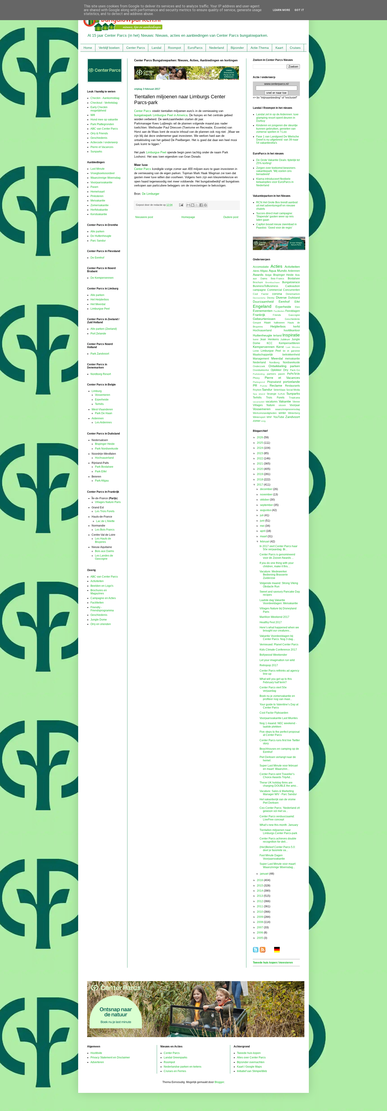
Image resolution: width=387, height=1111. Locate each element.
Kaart (279, 47)
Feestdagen (292, 311)
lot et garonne (291, 350)
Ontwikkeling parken (284, 366)
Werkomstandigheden (265, 413)
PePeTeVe (293, 373)
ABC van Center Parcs (104, 128)
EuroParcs (195, 47)
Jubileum (285, 339)
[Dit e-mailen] (188, 205)
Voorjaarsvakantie (101, 182)
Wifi (92, 115)
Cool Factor (261, 294)
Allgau (264, 270)
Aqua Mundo (278, 270)
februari (265, 541)
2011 (260, 906)
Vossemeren (102, 394)
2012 (260, 901)
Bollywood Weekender (273, 654)
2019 (260, 474)
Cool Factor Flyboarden (274, 712)
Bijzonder (237, 47)
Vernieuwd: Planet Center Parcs (279, 644)
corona (277, 293)
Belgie (268, 275)
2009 (260, 916)
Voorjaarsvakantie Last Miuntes (279, 718)
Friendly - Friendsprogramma (102, 609)
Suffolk (281, 394)
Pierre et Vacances (101, 147)
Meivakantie (97, 200)
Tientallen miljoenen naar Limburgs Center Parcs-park (278, 831)
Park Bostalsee (104, 466)
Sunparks (96, 151)
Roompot (174, 47)
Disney (271, 297)
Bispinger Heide (105, 443)
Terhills (99, 404)
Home (88, 47)
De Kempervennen (102, 277)
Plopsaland (274, 381)
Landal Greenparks (175, 1057)
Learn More (281, 10)
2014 (260, 890)
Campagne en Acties (103, 598)
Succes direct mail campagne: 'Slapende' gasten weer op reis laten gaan (275, 216)
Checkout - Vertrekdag (104, 102)
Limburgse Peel (156, 152)
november (266, 494)
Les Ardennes (103, 422)
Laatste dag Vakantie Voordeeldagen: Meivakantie (279, 602)
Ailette (256, 271)
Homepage (188, 217)
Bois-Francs (277, 278)
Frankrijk (259, 315)
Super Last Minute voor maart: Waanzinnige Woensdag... (278, 865)
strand (262, 394)
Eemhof (284, 301)
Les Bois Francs (104, 529)
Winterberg (294, 413)
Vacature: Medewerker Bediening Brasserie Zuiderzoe (274, 575)
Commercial (274, 289)
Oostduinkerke (261, 370)
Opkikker (276, 370)
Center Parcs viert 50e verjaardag (273, 689)
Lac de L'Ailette (105, 521)
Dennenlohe (259, 298)
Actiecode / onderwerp (104, 142)
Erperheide (102, 399)
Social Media (293, 389)
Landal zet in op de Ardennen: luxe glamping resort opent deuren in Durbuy (277, 117)
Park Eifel (101, 471)
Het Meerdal (97, 304)
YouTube (278, 417)
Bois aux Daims (104, 551)
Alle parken (97, 231)
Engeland (262, 306)
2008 (260, 922)
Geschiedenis (98, 137)
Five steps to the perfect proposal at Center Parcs (280, 733)
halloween (279, 322)
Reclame (276, 385)
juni (262, 520)
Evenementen (263, 311)
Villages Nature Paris (108, 502)
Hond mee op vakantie (104, 119)
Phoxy (256, 378)
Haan (267, 322)
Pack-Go (295, 370)
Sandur (267, 389)
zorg (263, 421)
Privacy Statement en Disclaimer (110, 1057)
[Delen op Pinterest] (205, 205)
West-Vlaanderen (102, 409)
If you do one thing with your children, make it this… (277, 564)
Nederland (216, 47)
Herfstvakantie (99, 209)
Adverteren (97, 1062)
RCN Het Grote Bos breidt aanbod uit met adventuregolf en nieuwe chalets (277, 205)
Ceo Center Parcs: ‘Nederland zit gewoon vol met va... (280, 809)
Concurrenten (291, 289)
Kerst (280, 347)
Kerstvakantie (98, 214)
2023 (260, 453)
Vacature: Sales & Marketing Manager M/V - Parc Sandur (278, 793)
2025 (260, 442)
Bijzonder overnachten (250, 1062)
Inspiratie (291, 335)
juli (262, 515)
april (263, 531)
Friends (277, 315)
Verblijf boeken (109, 47)
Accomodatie (261, 266)
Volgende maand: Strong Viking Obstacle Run (279, 585)
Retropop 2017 (269, 665)
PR (255, 385)
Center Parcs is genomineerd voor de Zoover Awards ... (277, 556)
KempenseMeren (289, 343)
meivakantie (292, 358)
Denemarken (293, 294)
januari (264, 873)
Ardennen (98, 418)
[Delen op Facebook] (201, 205)
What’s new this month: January (279, 824)
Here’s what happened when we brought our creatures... (279, 629)
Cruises (295, 47)
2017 (260, 484)
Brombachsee (272, 282)
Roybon (257, 389)
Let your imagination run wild (277, 660)
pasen (281, 373)
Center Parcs (135, 47)
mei (262, 525)
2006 (260, 932)
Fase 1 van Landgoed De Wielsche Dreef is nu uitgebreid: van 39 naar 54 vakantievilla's (277, 140)
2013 (260, 895)
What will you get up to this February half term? (276, 680)
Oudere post (230, 217)
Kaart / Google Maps (249, 1066)
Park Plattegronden (102, 124)
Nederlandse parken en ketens (182, 1066)
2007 (260, 927)
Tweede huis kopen (249, 1053)
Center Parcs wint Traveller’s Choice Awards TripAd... (277, 776)
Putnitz (263, 386)
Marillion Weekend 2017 (274, 617)
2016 (260, 880)
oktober (265, 499)
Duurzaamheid (263, 301)
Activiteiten (97, 581)
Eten (297, 307)
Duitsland (294, 297)
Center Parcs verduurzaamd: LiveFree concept (277, 818)
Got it (299, 10)
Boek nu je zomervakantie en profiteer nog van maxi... (277, 697)
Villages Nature (264, 405)
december (266, 489)
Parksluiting (259, 374)
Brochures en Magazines (98, 592)
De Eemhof (97, 257)
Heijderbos (278, 326)
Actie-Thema (260, 47)
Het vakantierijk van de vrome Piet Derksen (278, 801)
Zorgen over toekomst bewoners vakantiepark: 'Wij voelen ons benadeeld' (275, 171)
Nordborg (274, 362)
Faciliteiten (97, 602)
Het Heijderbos (99, 299)
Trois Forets (275, 397)
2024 (260, 448)
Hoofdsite (96, 1053)
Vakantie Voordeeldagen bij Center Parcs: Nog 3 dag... (277, 637)
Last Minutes (293, 347)
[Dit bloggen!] (192, 205)
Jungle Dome (98, 619)
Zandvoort (292, 417)
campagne (259, 289)
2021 (260, 463)
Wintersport (259, 417)
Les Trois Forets (104, 511)
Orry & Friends (99, 133)
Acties (276, 266)
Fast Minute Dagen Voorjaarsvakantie (272, 857)
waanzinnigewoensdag (287, 409)
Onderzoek (259, 366)
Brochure (258, 282)
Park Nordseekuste (106, 448)
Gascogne (294, 315)
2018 (260, 479)
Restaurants (292, 385)
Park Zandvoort (99, 353)
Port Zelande (98, 333)
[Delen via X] (197, 205)
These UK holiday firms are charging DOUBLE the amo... (279, 784)
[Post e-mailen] (181, 204)
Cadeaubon (292, 286)
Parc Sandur (98, 240)
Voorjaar (295, 405)
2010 (260, 911)
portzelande (291, 381)
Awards (258, 274)
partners (271, 373)
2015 (260, 885)
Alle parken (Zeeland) (103, 328)
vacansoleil (258, 401)
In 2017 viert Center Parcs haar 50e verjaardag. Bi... (278, 548)
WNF (269, 417)
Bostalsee (294, 278)
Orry (285, 370)
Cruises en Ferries (175, 1071)
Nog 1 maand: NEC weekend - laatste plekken (278, 725)
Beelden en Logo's (101, 585)
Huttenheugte (262, 335)
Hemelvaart (97, 191)
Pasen (94, 186)
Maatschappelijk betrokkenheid (276, 354)
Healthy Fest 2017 (271, 622)
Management (261, 358)
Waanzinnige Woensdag (105, 177)
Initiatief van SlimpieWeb (252, 1071)
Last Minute (97, 168)
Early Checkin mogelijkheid (99, 109)
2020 (260, 469)
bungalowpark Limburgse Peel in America (160, 115)
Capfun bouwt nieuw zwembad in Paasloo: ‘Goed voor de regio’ (276, 226)
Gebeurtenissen (264, 319)
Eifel (297, 301)
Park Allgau (102, 480)
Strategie (271, 393)
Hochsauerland (104, 457)
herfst (296, 326)
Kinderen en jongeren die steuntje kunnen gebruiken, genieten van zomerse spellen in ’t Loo (277, 128)
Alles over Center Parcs (251, 1057)
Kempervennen (264, 347)
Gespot (257, 322)
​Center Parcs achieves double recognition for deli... (278, 840)
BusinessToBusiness (265, 286)
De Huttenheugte (100, 236)
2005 (260, 938)
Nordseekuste (291, 362)
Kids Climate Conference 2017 (278, 649)
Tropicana (294, 397)
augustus (266, 510)
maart (264, 536)
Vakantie (285, 401)
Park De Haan (103, 413)
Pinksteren (96, 196)
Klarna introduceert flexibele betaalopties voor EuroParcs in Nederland (275, 182)
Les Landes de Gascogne (104, 557)
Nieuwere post (144, 217)
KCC (270, 343)
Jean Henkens (269, 339)
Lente (256, 350)
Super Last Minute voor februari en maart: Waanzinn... (279, 767)
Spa (255, 394)
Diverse (281, 297)
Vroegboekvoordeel (102, 173)
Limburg (97, 391)
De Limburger (150, 193)
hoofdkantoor (292, 330)
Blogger (219, 1082)
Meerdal (277, 358)
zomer (256, 420)
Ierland (277, 335)
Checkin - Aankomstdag (104, 98)
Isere (255, 339)
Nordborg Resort (100, 374)
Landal (156, 47)
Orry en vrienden (100, 624)
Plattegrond (259, 382)
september (267, 505)
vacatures (271, 401)
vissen (282, 405)
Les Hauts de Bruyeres (103, 540)
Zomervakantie (99, 205)
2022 (260, 458)
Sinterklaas (279, 389)
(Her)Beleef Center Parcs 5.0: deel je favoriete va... (277, 849)
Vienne (296, 401)
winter (282, 413)
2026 (260, 437)
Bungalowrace (291, 282)
